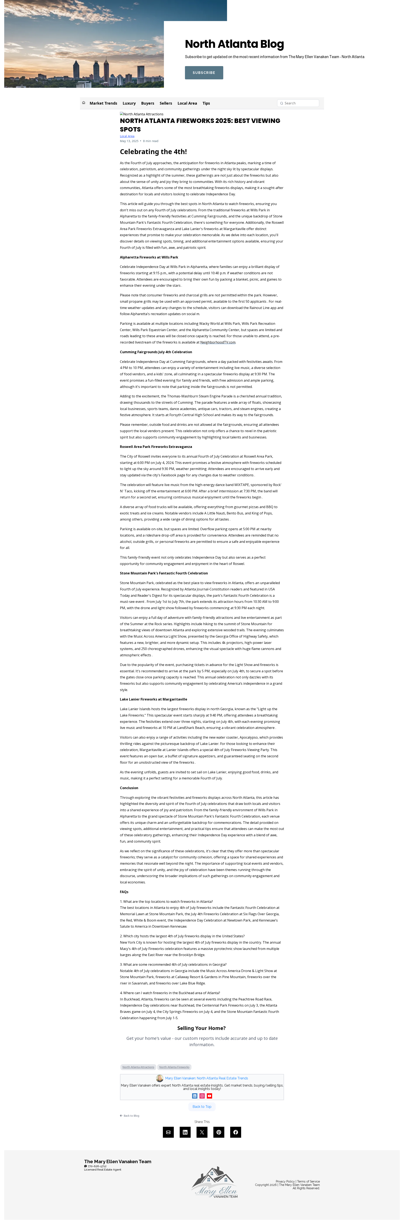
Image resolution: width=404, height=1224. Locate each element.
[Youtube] (209, 1096)
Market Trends (103, 103)
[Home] (83, 103)
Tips (206, 103)
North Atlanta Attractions (138, 1067)
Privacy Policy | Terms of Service (298, 1181)
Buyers (147, 103)
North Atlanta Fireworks (174, 1067)
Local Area (187, 103)
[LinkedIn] (194, 1096)
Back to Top (202, 1107)
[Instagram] (202, 1096)
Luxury (129, 103)
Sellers (166, 103)
